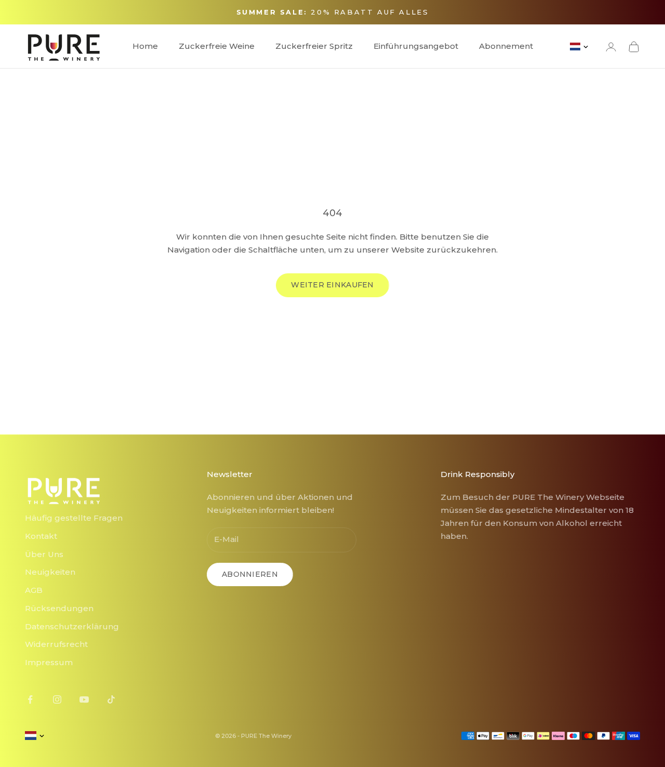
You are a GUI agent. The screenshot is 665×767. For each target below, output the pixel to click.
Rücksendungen (59, 608)
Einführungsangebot (416, 46)
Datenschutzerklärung (72, 626)
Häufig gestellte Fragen (74, 518)
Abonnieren (250, 574)
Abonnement (506, 46)
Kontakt (41, 536)
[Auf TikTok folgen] (111, 699)
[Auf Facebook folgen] (30, 699)
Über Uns (44, 554)
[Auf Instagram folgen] (57, 699)
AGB (34, 590)
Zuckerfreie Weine (217, 46)
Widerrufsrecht (56, 644)
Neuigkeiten (50, 572)
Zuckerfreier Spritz (314, 46)
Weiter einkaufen (332, 284)
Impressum (49, 662)
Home (145, 46)
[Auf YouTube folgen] (84, 699)
